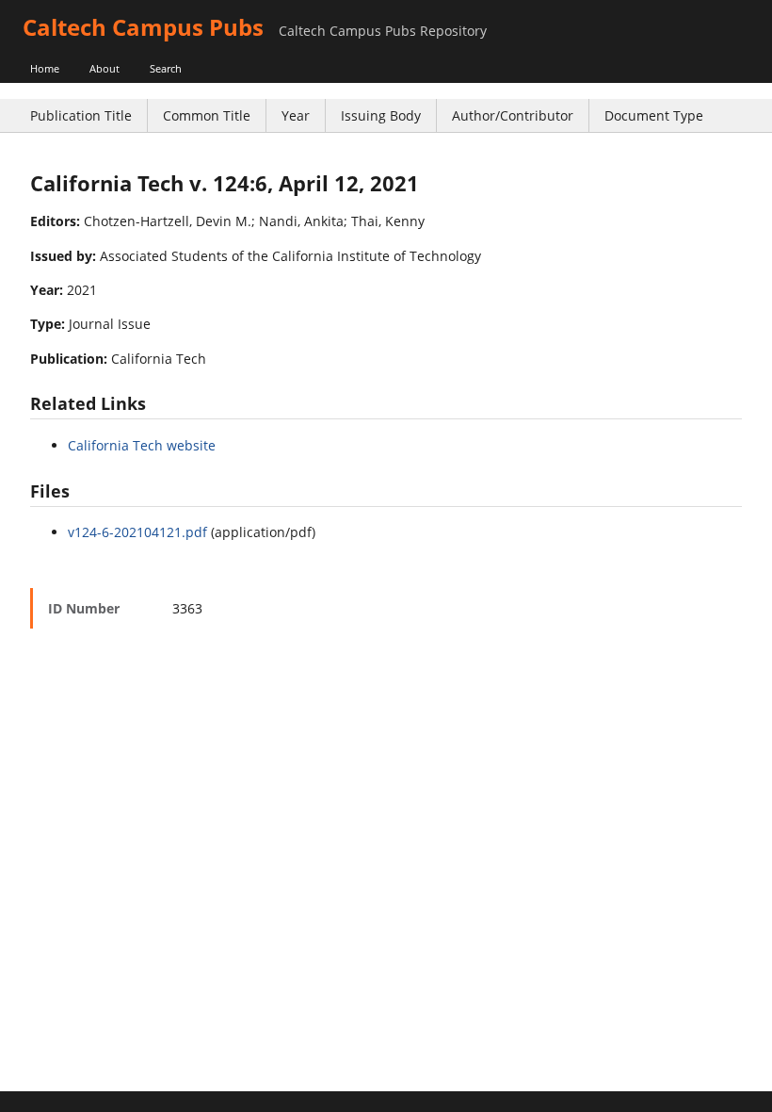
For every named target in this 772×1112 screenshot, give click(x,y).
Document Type (653, 115)
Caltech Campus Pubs (143, 26)
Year (295, 115)
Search (166, 68)
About (104, 68)
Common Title (206, 115)
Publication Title (81, 115)
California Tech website (142, 445)
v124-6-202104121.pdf (137, 532)
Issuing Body (381, 115)
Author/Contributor (512, 115)
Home (44, 68)
